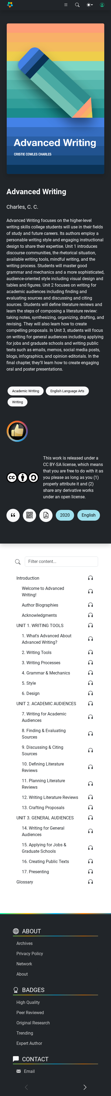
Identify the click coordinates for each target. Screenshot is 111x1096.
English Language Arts (67, 391)
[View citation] (13, 515)
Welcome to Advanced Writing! (43, 591)
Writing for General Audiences (43, 831)
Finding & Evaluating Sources (44, 734)
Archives (24, 943)
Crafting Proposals (43, 807)
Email (29, 1071)
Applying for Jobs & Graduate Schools (44, 848)
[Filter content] (17, 562)
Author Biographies (40, 605)
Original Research (33, 1022)
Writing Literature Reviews (50, 797)
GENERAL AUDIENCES (45, 817)
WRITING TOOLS (40, 625)
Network (24, 963)
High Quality (28, 1002)
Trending (24, 1033)
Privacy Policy (29, 953)
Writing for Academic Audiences (44, 717)
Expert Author (29, 1043)
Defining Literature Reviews (43, 767)
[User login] (102, 5)
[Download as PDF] (46, 515)
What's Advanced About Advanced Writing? (46, 639)
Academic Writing (25, 391)
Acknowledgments (39, 615)
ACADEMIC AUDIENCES (46, 703)
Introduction (27, 578)
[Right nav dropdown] (66, 5)
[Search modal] (77, 5)
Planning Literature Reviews (43, 784)
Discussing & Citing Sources (42, 750)
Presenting (35, 871)
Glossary (24, 882)
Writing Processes (41, 662)
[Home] (9, 5)
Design (31, 693)
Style (29, 683)
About (22, 974)
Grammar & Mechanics (46, 673)
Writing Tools (36, 652)
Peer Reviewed (30, 1012)
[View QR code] (29, 515)
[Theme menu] (89, 5)
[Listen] (90, 578)
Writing (17, 402)
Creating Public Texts (45, 861)
